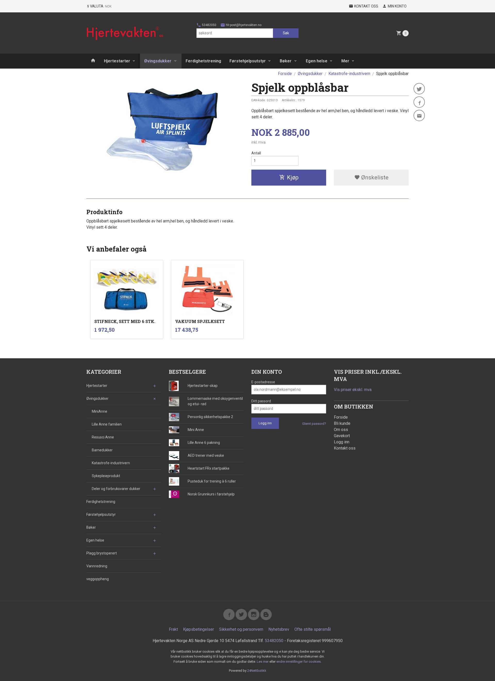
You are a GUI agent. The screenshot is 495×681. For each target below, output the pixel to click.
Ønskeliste (374, 177)
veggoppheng (97, 579)
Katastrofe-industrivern (111, 463)
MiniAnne (99, 411)
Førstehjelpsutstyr (247, 61)
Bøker (286, 61)
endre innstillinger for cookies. (298, 661)
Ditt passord (261, 401)
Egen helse (316, 61)
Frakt (173, 629)
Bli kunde (342, 423)
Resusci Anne (103, 437)
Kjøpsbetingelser (198, 629)
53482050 (208, 25)
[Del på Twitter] (419, 88)
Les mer (263, 661)
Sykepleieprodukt (106, 476)
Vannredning (96, 566)
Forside (285, 73)
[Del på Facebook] (419, 102)
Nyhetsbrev (278, 629)
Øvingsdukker (157, 61)
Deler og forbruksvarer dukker (116, 489)
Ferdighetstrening (203, 61)
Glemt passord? (314, 424)
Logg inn (341, 441)
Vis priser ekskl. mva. (353, 389)
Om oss (341, 429)
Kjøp (293, 177)
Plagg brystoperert (101, 553)
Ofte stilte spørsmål (312, 629)
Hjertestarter (117, 61)
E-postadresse (263, 382)
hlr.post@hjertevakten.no (243, 25)
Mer (345, 61)
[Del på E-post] (419, 115)
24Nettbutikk (256, 670)
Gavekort (342, 435)
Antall (256, 153)
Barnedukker (102, 450)
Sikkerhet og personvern (241, 629)
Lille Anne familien (107, 424)
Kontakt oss (345, 448)
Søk (286, 33)
